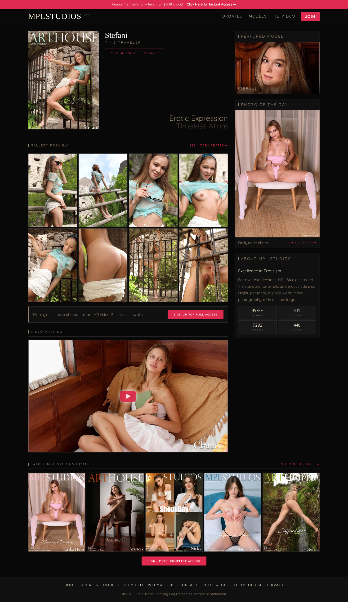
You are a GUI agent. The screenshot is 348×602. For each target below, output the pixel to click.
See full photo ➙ (302, 242)
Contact (188, 585)
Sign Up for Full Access (195, 314)
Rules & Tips (215, 585)
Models (258, 16)
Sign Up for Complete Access (174, 561)
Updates (232, 16)
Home (70, 585)
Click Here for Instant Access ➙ (211, 4)
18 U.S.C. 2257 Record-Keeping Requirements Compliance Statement (174, 594)
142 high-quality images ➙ (134, 53)
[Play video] (128, 396)
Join (310, 16)
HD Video (284, 16)
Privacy (275, 585)
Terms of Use (248, 585)
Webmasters (161, 585)
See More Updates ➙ (208, 145)
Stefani (116, 35)
